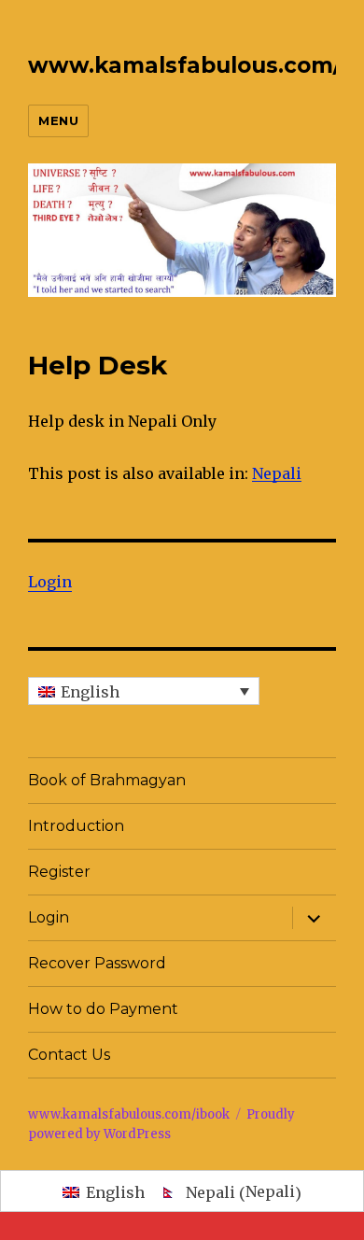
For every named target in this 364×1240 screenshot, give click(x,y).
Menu (58, 120)
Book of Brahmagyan (107, 780)
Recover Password (97, 963)
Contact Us (69, 1055)
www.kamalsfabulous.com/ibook (129, 1114)
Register (59, 872)
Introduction (76, 826)
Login (50, 581)
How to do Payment (103, 1009)
